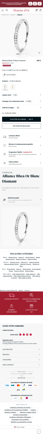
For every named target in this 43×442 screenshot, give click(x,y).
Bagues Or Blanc (32, 259)
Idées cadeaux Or (31, 274)
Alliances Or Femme (25, 264)
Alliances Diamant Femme (11, 264)
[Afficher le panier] (40, 10)
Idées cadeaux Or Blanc (24, 278)
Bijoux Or (18, 269)
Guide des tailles (10, 113)
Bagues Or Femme (21, 259)
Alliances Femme (15, 262)
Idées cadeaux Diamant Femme (22, 276)
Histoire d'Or (5, 15)
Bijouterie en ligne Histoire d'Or (8, 290)
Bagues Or (21, 257)
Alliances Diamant (34, 262)
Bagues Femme (13, 257)
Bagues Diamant (30, 257)
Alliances (19, 15)
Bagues (13, 15)
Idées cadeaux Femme (18, 274)
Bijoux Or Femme (19, 271)
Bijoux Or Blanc (29, 271)
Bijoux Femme (11, 269)
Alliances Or (24, 262)
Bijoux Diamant (27, 269)
